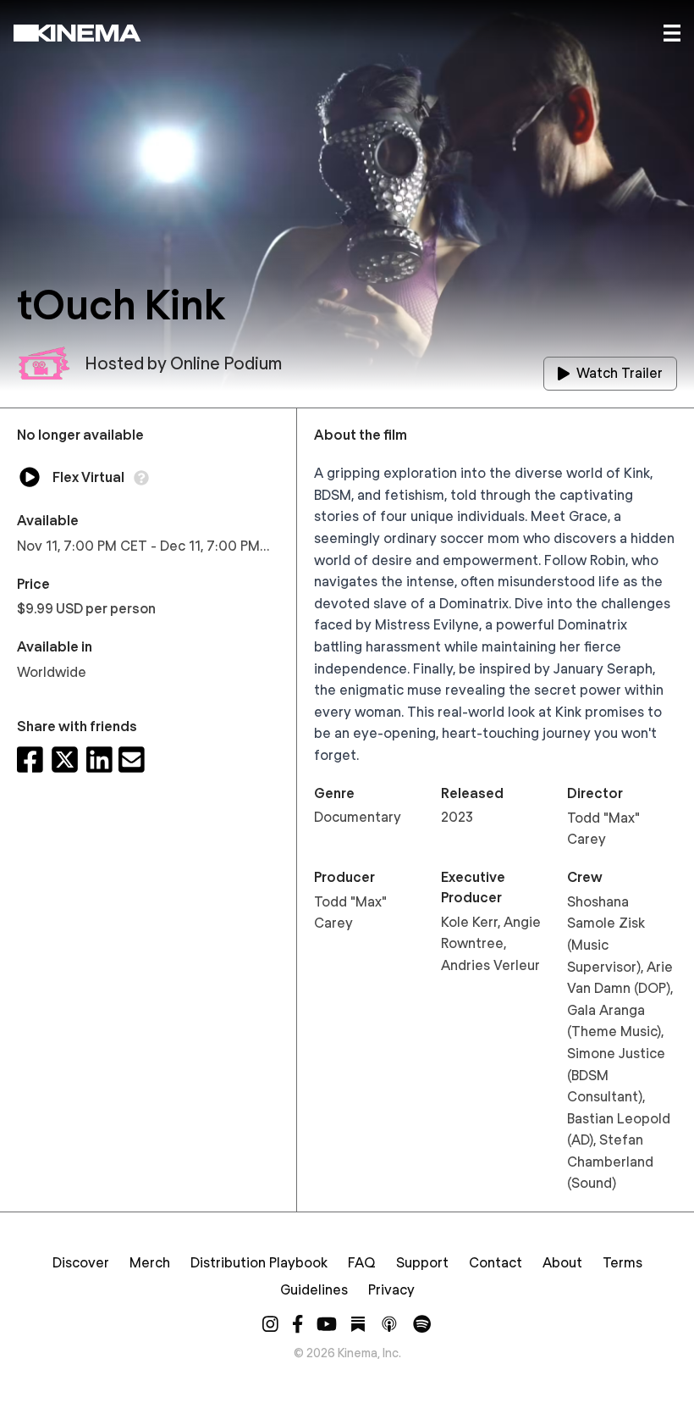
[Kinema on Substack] (358, 1324)
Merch (149, 1263)
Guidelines (314, 1290)
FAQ (362, 1263)
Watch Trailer (619, 373)
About (562, 1263)
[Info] (141, 477)
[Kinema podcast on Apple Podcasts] (389, 1324)
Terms (622, 1263)
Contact (495, 1263)
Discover (80, 1263)
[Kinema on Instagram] (270, 1324)
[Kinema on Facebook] (297, 1324)
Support (422, 1263)
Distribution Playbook (259, 1263)
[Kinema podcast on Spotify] (422, 1324)
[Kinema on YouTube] (327, 1324)
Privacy (391, 1290)
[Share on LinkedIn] (99, 759)
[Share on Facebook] (30, 759)
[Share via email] (131, 759)
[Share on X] (65, 759)
